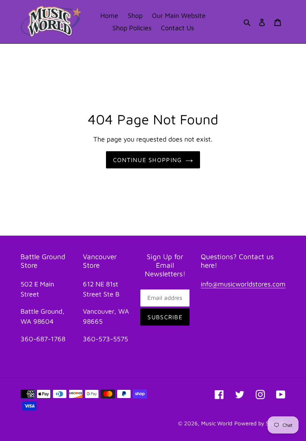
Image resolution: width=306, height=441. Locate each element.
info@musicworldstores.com (243, 284)
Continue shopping (147, 159)
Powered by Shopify (259, 423)
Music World (216, 423)
